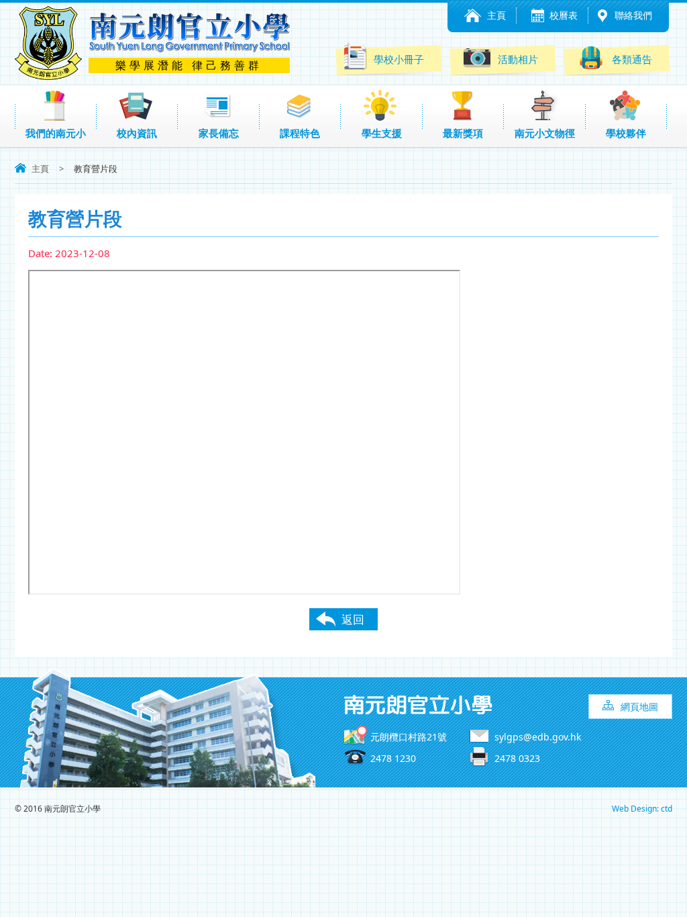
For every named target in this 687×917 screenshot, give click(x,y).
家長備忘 (219, 133)
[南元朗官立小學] (48, 76)
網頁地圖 (639, 706)
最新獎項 (463, 133)
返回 (352, 619)
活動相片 (518, 59)
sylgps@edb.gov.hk (537, 736)
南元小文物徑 (545, 133)
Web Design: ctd (642, 808)
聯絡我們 (633, 15)
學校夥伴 (626, 133)
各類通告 (632, 59)
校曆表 (563, 15)
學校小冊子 (399, 59)
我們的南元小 (55, 133)
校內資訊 (137, 133)
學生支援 (382, 133)
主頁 (496, 15)
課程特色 (300, 133)
